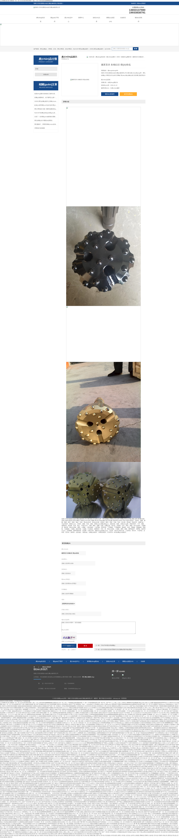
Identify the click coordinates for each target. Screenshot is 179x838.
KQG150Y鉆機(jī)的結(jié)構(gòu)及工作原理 (45, 113)
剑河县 (46, 835)
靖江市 (2, 835)
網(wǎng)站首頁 (40, 19)
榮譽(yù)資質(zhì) (110, 19)
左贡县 (128, 835)
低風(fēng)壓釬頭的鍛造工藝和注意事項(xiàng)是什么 (45, 93)
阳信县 (51, 835)
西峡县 (142, 835)
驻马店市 (60, 835)
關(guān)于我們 (55, 19)
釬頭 (36, 69)
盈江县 (37, 835)
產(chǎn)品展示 (111, 57)
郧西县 (66, 835)
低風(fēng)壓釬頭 (126, 57)
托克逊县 (107, 835)
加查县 (32, 835)
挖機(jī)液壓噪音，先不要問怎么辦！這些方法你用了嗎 (45, 97)
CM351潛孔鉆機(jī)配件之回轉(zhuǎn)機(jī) (45, 101)
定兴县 (11, 835)
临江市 (82, 835)
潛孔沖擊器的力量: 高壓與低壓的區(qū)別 (45, 109)
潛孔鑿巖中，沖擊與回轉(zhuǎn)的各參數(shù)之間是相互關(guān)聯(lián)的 (45, 124)
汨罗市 (98, 835)
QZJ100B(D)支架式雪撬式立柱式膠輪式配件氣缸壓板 (116, 649)
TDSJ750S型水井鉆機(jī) (108, 645)
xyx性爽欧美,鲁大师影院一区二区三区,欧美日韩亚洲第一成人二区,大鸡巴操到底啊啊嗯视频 (26, 0)
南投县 (5, 837)
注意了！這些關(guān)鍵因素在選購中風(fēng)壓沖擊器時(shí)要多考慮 (45, 116)
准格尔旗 (92, 835)
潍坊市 (10, 837)
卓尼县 (78, 835)
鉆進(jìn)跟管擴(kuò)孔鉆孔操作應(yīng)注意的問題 (45, 105)
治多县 (151, 835)
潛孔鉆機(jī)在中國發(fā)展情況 (43, 120)
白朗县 (137, 835)
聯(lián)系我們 (141, 3)
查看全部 (46, 74)
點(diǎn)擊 (55, 69)
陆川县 (87, 835)
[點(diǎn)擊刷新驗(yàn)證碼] (69, 637)
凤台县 (174, 835)
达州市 (132, 835)
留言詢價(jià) (128, 94)
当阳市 (41, 835)
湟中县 (102, 835)
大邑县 (123, 835)
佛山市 (165, 835)
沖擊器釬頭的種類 (39, 128)
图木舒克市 (72, 835)
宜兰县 (55, 835)
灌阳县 (7, 835)
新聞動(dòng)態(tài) (93, 661)
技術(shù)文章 (96, 19)
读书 (112, 835)
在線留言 (133, 3)
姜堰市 (146, 835)
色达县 (16, 835)
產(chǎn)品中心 (69, 19)
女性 (23, 835)
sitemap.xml (116, 698)
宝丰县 (156, 835)
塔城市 (160, 835)
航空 (115, 835)
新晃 (20, 835)
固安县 (170, 835)
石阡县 (27, 835)
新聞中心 (81, 17)
